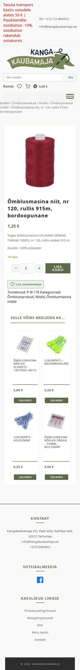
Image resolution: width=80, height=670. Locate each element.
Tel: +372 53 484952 (54, 19)
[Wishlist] (19, 86)
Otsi (70, 77)
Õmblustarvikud (24, 103)
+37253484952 (40, 547)
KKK (40, 625)
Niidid (43, 103)
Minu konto (40, 632)
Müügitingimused (40, 618)
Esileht (5, 103)
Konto (8, 86)
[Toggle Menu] (70, 96)
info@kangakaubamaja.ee (58, 26)
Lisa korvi (58, 268)
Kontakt (40, 640)
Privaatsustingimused (40, 611)
